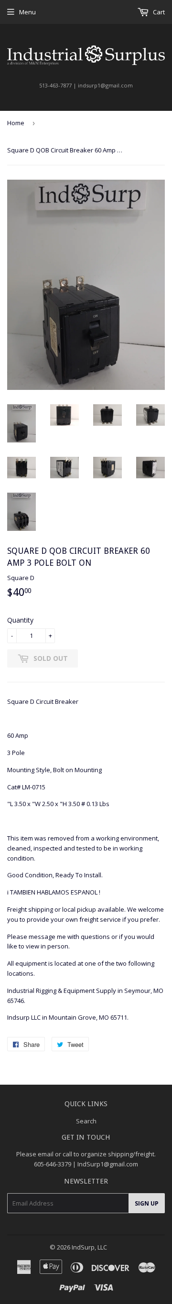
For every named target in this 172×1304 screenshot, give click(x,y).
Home (15, 123)
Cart (158, 12)
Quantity (20, 620)
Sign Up (147, 1203)
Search (86, 1121)
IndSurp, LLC (89, 1247)
